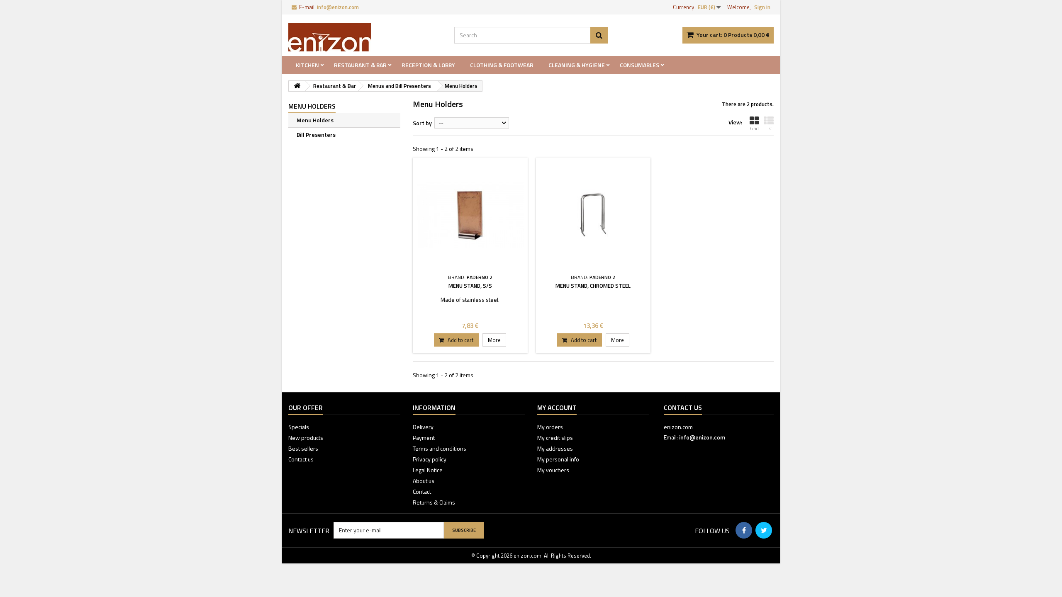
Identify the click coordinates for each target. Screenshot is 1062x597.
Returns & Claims (434, 502)
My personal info (558, 459)
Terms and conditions (439, 448)
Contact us (301, 459)
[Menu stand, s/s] (470, 215)
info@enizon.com (702, 437)
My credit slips (555, 437)
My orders (550, 426)
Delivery (423, 426)
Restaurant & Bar (360, 65)
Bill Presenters (316, 134)
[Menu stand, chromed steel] (593, 215)
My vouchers (553, 470)
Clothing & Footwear (501, 65)
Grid (754, 128)
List (768, 128)
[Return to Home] (297, 86)
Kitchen (307, 65)
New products (305, 437)
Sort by (422, 123)
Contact (422, 491)
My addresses (555, 448)
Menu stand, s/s (470, 286)
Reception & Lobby (428, 65)
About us (423, 480)
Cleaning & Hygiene (576, 65)
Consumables (639, 65)
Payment (424, 437)
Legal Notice (428, 470)
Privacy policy (429, 459)
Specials (298, 426)
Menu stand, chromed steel (593, 286)
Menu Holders (315, 120)
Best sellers (303, 448)
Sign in (762, 7)
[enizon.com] (365, 37)
